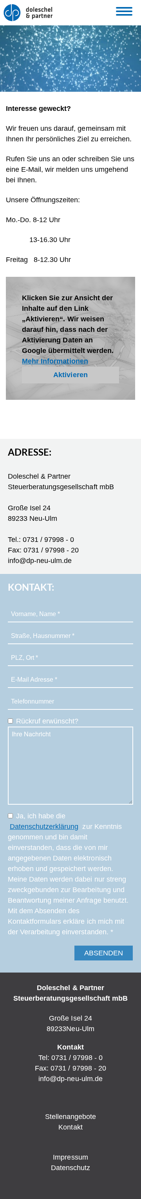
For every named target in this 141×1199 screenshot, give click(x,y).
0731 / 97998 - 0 (77, 1058)
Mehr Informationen (55, 361)
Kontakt (70, 1127)
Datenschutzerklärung (44, 826)
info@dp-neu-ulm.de (70, 1079)
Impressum (70, 1157)
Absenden (103, 953)
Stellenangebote (70, 1117)
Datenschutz (70, 1168)
